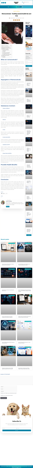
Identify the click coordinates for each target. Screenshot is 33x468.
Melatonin (4, 50)
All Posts (7, 206)
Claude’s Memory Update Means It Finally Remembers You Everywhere (8, 264)
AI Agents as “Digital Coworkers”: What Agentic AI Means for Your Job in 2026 (29, 214)
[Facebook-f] (2, 2)
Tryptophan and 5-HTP (6, 53)
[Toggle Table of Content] (10, 46)
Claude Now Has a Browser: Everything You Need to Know (29, 116)
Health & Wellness (16, 11)
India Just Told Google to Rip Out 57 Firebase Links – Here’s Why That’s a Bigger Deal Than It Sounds (29, 132)
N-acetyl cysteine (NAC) (6, 52)
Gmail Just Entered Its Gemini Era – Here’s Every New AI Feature (29, 197)
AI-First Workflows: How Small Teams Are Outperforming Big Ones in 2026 (29, 100)
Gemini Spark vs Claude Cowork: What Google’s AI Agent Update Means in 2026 (29, 230)
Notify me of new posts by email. (7, 395)
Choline (4, 51)
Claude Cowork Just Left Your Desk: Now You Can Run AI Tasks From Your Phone (29, 166)
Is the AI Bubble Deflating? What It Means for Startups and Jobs (29, 182)
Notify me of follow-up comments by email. (8, 393)
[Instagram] (3, 2)
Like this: (4, 57)
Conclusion (3, 56)
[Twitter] (5, 2)
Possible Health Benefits (5, 55)
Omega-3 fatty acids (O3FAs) (7, 54)
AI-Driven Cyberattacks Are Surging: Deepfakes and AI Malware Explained (29, 150)
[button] (23, 3)
